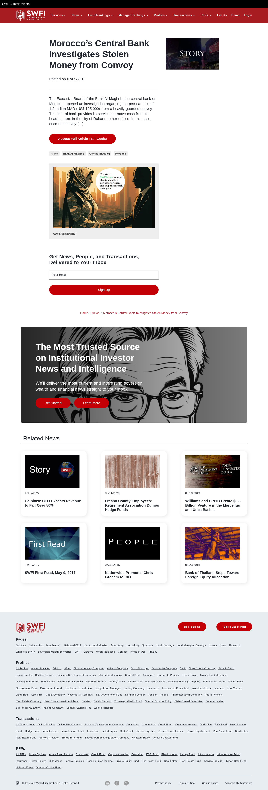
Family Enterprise (96, 681)
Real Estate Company (29, 701)
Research (234, 645)
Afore (67, 668)
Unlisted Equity (141, 737)
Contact (122, 651)
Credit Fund (165, 724)
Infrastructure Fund (72, 731)
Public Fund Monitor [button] (234, 626)
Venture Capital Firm (79, 707)
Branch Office (226, 668)
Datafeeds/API (72, 645)
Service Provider (49, 737)
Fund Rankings (99, 15)
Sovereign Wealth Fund (128, 701)
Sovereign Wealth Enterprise (54, 651)
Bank (183, 668)
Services (57, 15)
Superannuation (215, 701)
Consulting (133, 645)
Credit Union (189, 675)
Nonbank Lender (135, 694)
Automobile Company (164, 668)
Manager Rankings (132, 15)
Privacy (153, 651)
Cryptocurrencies (118, 754)
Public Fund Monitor (96, 645)
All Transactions (25, 724)
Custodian (137, 754)
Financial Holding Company (184, 681)
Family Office (117, 681)
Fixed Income (238, 724)
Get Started (57, 404)
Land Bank (22, 694)
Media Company (55, 694)
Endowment (48, 681)
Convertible (149, 724)
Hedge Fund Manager (108, 688)
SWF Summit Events (16, 3)
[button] (59, 15)
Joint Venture (234, 688)
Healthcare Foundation (78, 688)
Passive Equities (145, 731)
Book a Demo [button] (192, 626)
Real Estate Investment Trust (61, 701)
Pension (152, 694)
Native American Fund (109, 694)
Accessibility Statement (238, 782)
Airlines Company (117, 668)
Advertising (117, 645)
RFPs (204, 15)
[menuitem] (22, 646)
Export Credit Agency (70, 681)
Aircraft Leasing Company (89, 668)
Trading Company (52, 707)
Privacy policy (163, 782)
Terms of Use (138, 651)
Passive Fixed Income (171, 731)
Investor (219, 688)
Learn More (96, 404)
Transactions (182, 15)
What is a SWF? (25, 651)
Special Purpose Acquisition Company (107, 737)
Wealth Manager (103, 707)
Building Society (44, 675)
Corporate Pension (169, 675)
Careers (88, 651)
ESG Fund (221, 724)
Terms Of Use (186, 782)
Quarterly (147, 645)
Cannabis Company (110, 675)
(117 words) (82, 139)
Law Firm (36, 694)
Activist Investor (40, 668)
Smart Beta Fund (72, 737)
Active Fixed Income (69, 724)
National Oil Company (80, 694)
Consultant (133, 724)
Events (222, 15)
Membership (53, 645)
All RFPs (21, 754)
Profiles (159, 15)
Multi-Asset (126, 731)
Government (235, 681)
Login (248, 15)
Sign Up (104, 290)
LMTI (78, 651)
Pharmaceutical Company (187, 694)
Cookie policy (210, 782)
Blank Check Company (202, 668)
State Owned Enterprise (188, 701)
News (75, 15)
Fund (222, 681)
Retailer (86, 701)
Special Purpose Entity (158, 701)
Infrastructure (50, 731)
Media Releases (105, 651)
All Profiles (22, 668)
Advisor (57, 668)
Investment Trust (201, 688)
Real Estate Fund (26, 737)
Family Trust (135, 681)
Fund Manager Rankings (191, 645)
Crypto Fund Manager (213, 675)
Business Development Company (76, 675)
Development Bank (27, 681)
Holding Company (134, 688)
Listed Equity (109, 731)
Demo (235, 15)
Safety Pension (102, 701)
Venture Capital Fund (165, 737)
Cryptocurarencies (186, 724)
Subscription (36, 645)
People (164, 694)
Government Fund (51, 688)
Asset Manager (140, 668)
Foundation (210, 681)
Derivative (206, 724)
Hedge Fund (32, 731)
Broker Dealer (24, 675)
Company (149, 675)
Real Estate (242, 731)
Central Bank (132, 675)
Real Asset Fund (222, 731)
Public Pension (213, 694)
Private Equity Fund (198, 731)
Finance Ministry (155, 681)
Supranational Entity (28, 707)
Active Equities (46, 724)
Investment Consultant (175, 688)
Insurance (153, 688)
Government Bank (26, 688)
